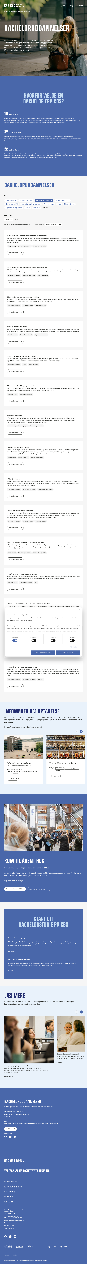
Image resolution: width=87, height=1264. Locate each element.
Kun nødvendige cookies (43, 652)
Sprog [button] (7, 219)
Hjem (7, 11)
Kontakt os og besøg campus (13, 1220)
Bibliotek (9, 1196)
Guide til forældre (10, 1117)
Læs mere (7, 1077)
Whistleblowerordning (40, 1260)
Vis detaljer (73, 647)
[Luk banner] (79, 609)
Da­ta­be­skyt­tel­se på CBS (11, 1260)
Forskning (9, 1191)
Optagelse (11, 951)
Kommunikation (11, 200)
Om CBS (8, 1202)
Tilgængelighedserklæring (26, 1260)
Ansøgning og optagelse (12, 1111)
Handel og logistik (12, 204)
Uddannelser (13, 11)
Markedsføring (69, 204)
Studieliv (11, 971)
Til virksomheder (9, 1228)
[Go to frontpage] (14, 5)
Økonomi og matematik (44, 200)
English (62, 6)
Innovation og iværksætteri (31, 204)
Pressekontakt (8, 1223)
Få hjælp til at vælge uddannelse (15, 1114)
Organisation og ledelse (14, 208)
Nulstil (45, 207)
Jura (59, 204)
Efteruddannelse (13, 1187)
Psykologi (36, 208)
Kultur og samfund (26, 200)
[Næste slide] (81, 731)
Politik (28, 208)
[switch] (34, 640)
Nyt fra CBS (7, 1225)
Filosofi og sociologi (62, 200)
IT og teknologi (49, 204)
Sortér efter (39, 225)
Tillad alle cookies (68, 652)
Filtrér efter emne (10, 196)
